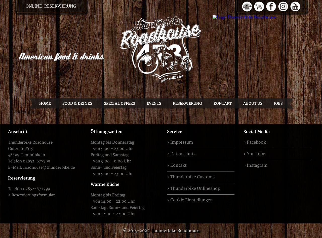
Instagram (257, 165)
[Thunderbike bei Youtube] (295, 6)
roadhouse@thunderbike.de (49, 167)
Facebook (256, 142)
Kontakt (223, 103)
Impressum (181, 142)
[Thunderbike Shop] (259, 6)
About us (252, 103)
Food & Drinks (77, 103)
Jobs (278, 103)
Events (154, 103)
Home (45, 103)
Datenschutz (182, 153)
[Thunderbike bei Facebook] (271, 6)
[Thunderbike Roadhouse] (161, 49)
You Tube (256, 153)
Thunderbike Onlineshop (195, 188)
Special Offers (119, 103)
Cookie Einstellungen (191, 200)
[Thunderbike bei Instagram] (283, 6)
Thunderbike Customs (192, 177)
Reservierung (187, 103)
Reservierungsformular (33, 195)
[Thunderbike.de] (247, 6)
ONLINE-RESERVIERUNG (51, 6)
